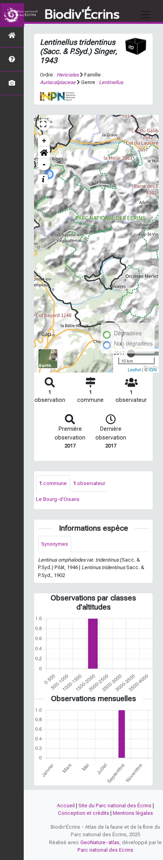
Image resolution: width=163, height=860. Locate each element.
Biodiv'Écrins (82, 15)
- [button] (44, 164)
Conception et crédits (83, 813)
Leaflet (134, 369)
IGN (153, 369)
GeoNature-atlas (99, 842)
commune (53, 483)
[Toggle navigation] (146, 15)
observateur (89, 483)
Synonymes (54, 544)
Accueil (66, 805)
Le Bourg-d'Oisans (58, 499)
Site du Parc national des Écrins (115, 805)
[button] (44, 153)
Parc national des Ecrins (105, 850)
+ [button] (44, 140)
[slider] (131, 353)
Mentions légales (133, 813)
